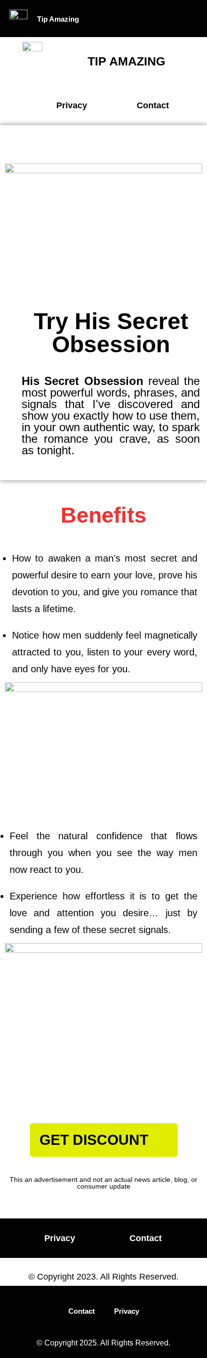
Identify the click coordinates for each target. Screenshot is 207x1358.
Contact (81, 1311)
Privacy (126, 1311)
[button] (161, 18)
